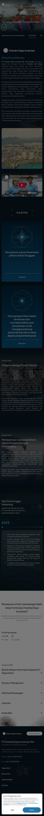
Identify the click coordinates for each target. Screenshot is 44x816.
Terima (31, 810)
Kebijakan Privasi (21, 803)
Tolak (12, 810)
